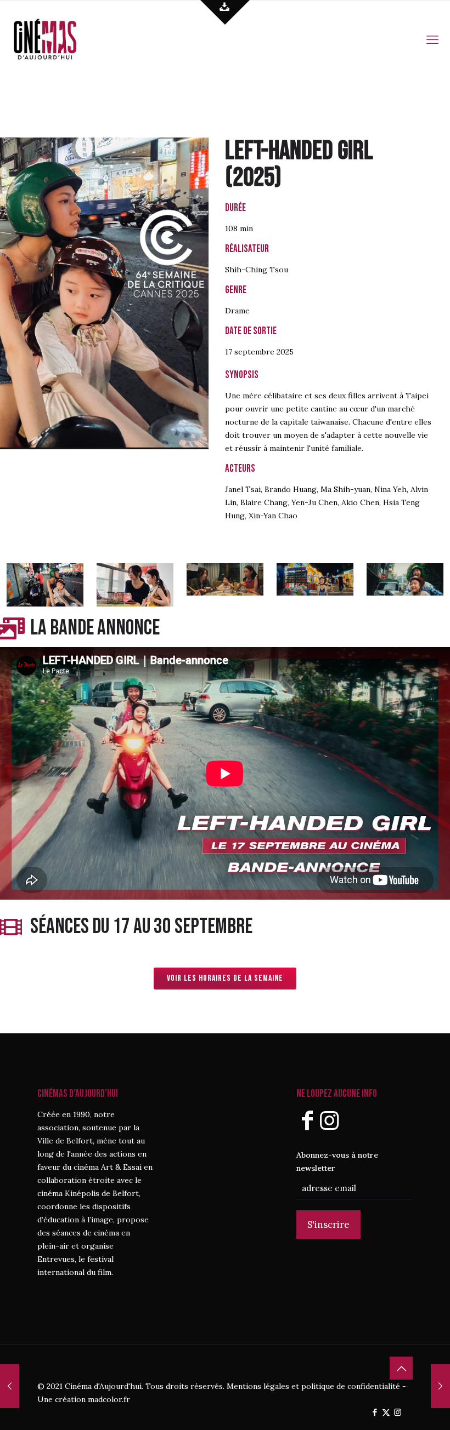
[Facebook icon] (374, 1412)
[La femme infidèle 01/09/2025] (440, 1386)
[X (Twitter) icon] (386, 1412)
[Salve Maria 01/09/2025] (9, 1386)
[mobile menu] (432, 38)
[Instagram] (329, 1120)
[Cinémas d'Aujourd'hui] (63, 38)
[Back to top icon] (401, 1368)
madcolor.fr (109, 1399)
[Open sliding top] (225, 12)
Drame (237, 311)
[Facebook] (307, 1120)
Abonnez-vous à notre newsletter (337, 1161)
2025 (253, 177)
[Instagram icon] (397, 1412)
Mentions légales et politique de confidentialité (313, 1386)
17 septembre (249, 352)
